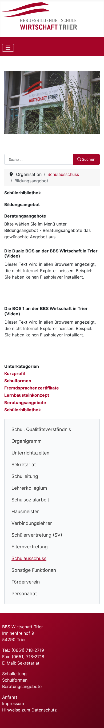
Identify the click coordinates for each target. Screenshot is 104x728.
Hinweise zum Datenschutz (29, 710)
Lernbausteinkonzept (26, 395)
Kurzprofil (14, 373)
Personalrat (24, 593)
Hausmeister (25, 511)
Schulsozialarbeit (30, 499)
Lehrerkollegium (29, 488)
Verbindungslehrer (31, 523)
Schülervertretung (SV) (36, 535)
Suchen (88, 159)
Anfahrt (9, 697)
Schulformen (17, 380)
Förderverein (25, 582)
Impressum (13, 703)
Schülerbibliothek (22, 409)
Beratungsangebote (25, 402)
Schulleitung (24, 476)
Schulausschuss (28, 558)
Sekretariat (23, 464)
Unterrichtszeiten (30, 453)
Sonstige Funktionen (33, 570)
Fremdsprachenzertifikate (31, 388)
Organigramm (26, 441)
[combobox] (38, 159)
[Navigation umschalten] (8, 48)
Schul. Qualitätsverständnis (41, 429)
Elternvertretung (29, 546)
